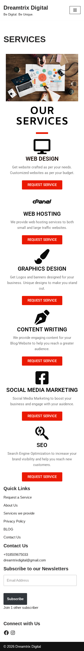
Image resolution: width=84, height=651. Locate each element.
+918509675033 (16, 554)
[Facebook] (6, 633)
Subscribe (15, 599)
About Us (11, 505)
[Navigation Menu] (75, 10)
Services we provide (19, 513)
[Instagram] (13, 633)
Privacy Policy (14, 521)
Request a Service (18, 497)
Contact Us (12, 537)
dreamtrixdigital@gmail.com (25, 560)
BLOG (8, 529)
